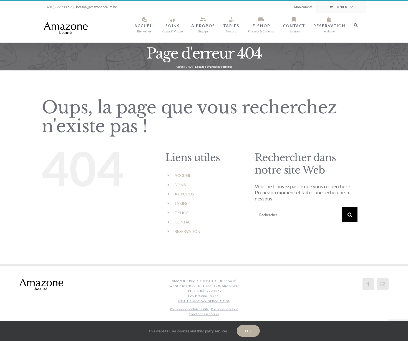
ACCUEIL (183, 175)
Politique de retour (224, 309)
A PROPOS (184, 194)
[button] (356, 25)
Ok (248, 331)
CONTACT (184, 222)
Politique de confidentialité (189, 309)
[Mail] (383, 284)
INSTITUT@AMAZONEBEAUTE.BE (204, 301)
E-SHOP (182, 212)
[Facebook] (368, 284)
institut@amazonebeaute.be (96, 7)
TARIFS (181, 203)
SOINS (180, 184)
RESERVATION (187, 231)
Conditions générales (204, 314)
